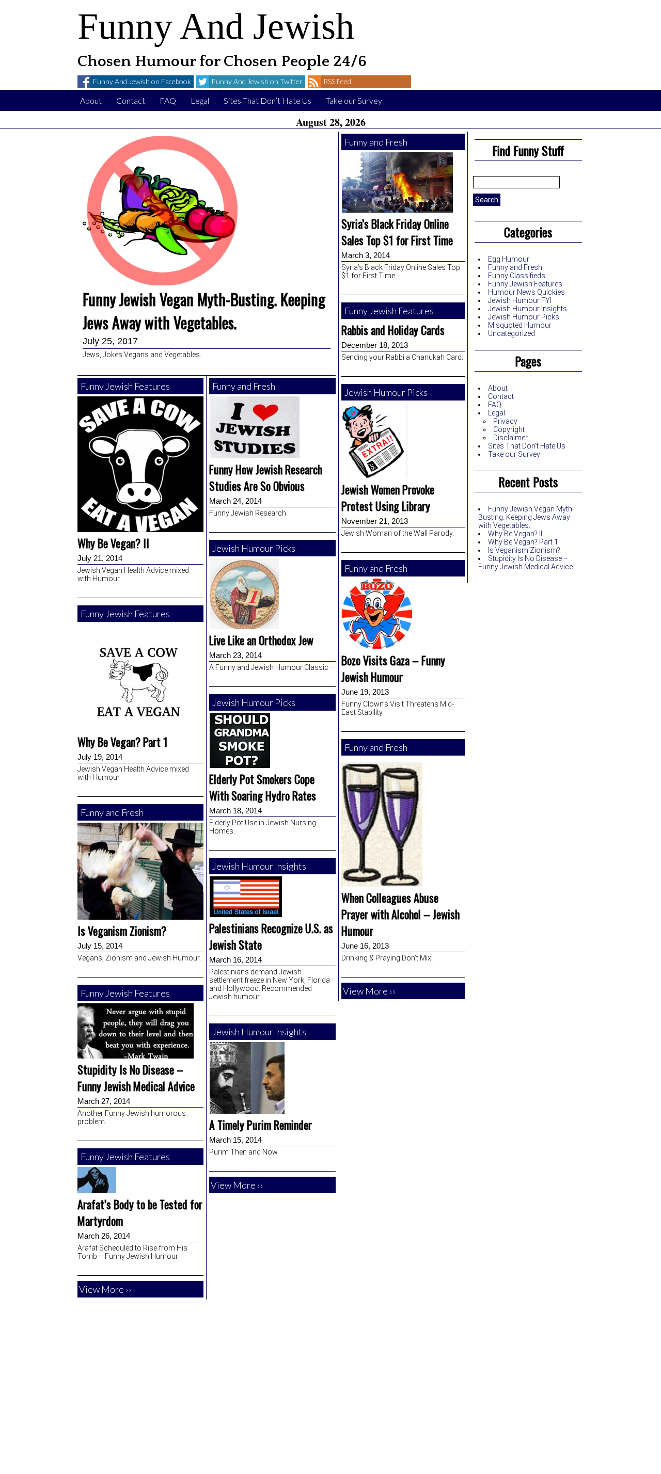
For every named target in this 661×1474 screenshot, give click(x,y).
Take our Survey (354, 100)
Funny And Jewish (215, 26)
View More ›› (105, 1289)
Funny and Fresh (515, 267)
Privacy (505, 421)
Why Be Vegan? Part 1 (523, 542)
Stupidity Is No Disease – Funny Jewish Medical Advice (525, 562)
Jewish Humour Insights (527, 309)
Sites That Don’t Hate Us (267, 100)
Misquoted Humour (520, 325)
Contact (130, 100)
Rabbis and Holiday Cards (393, 330)
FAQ (168, 100)
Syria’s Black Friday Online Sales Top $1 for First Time (397, 231)
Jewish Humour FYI (520, 300)
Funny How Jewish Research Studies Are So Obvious (265, 477)
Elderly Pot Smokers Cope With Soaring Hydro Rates (262, 787)
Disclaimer (510, 438)
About (91, 100)
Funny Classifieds (516, 275)
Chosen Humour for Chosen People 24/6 (222, 61)
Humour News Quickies (526, 292)
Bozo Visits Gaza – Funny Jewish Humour (393, 668)
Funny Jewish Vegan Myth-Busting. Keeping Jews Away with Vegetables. (526, 517)
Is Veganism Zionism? (524, 550)
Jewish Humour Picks (523, 317)
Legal (200, 100)
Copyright (509, 429)
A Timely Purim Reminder (260, 1124)
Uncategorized (511, 333)
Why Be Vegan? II (515, 534)
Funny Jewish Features (525, 284)
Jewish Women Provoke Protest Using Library (387, 497)
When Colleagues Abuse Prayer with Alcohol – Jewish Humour (400, 914)
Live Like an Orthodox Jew (261, 640)
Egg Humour (508, 259)
